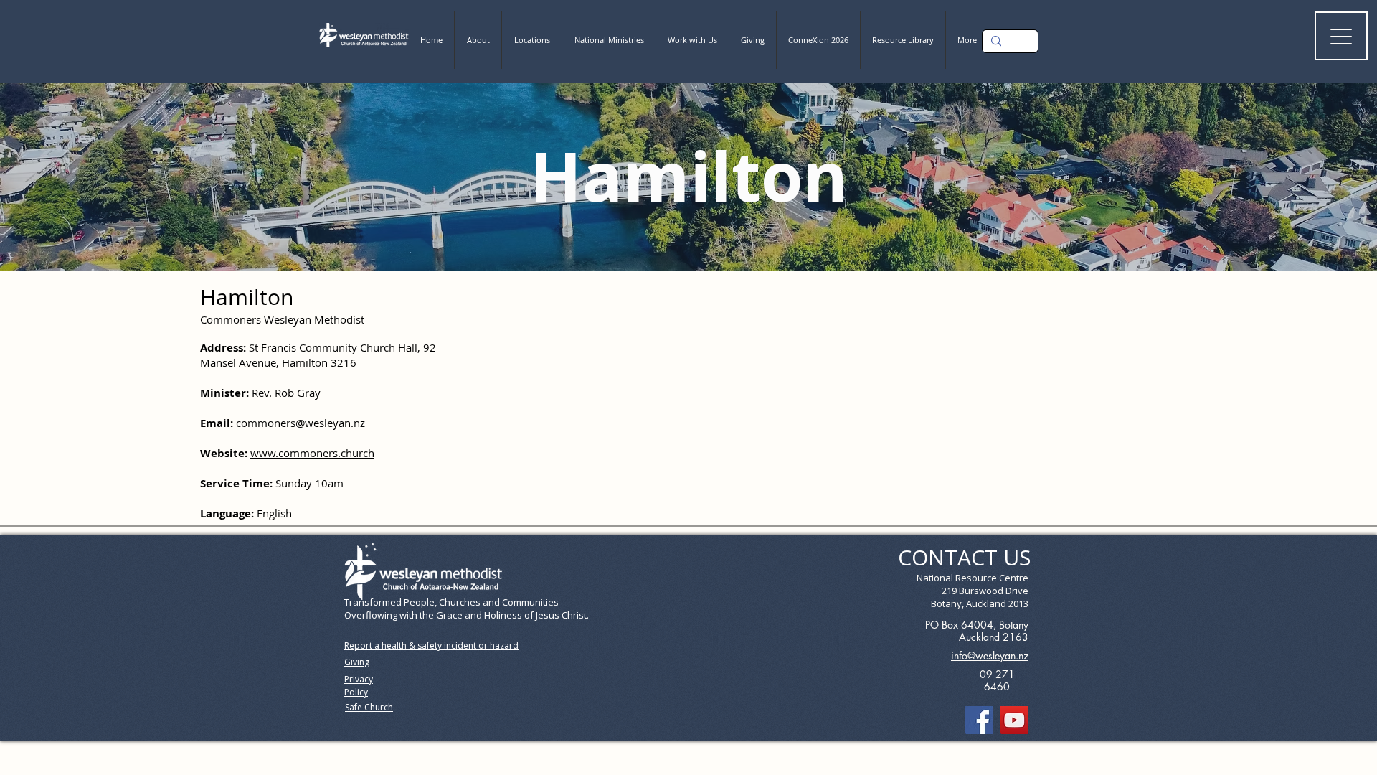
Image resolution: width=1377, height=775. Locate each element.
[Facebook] (979, 720)
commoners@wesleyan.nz (300, 422)
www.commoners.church (312, 453)
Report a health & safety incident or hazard (431, 645)
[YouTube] (1014, 720)
